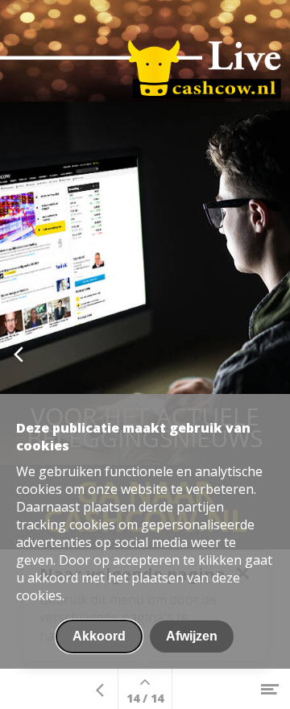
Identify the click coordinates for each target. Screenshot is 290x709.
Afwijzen (192, 636)
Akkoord (99, 636)
